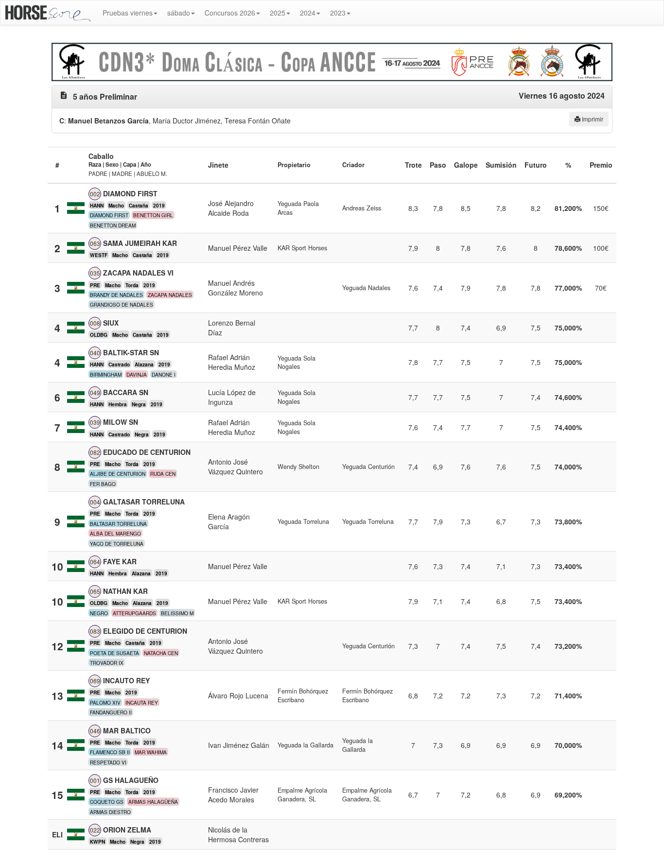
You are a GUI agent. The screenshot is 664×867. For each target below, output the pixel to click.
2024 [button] (307, 12)
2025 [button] (277, 12)
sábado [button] (178, 12)
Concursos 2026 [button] (230, 12)
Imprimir (591, 119)
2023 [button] (338, 12)
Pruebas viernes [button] (128, 12)
